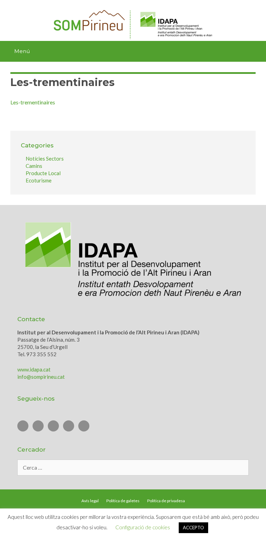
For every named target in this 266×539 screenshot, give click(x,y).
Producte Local (43, 173)
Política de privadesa (166, 500)
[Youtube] (38, 425)
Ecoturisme (39, 180)
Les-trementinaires (32, 102)
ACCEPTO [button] (193, 527)
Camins (34, 166)
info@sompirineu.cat (41, 377)
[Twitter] (22, 425)
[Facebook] (53, 425)
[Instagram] (68, 425)
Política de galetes (123, 500)
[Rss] (83, 425)
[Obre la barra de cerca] (257, 51)
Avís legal (90, 500)
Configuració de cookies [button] (142, 527)
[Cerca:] (133, 467)
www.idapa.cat (34, 369)
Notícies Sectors (45, 158)
